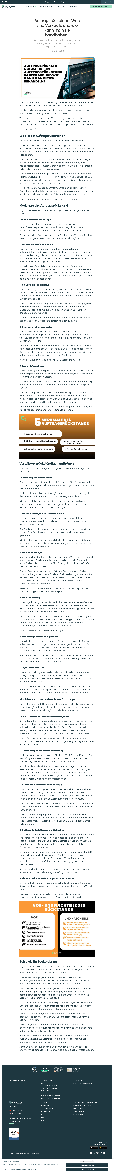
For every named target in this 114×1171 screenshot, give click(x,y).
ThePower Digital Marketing (50, 1086)
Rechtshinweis (78, 1114)
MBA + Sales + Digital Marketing (51, 1098)
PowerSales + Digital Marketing (51, 1096)
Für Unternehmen (73, 6)
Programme (45, 1105)
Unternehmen (45, 1111)
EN (2, 2)
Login (43, 1120)
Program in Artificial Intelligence (82, 1083)
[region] (57, 1165)
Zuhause (44, 1102)
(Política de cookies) (21, 1169)
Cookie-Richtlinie (78, 1111)
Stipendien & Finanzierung (46, 6)
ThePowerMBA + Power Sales (50, 1093)
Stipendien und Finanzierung (50, 1108)
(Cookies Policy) (31, 1169)
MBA (42, 1083)
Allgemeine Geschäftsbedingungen (85, 1102)
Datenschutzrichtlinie (80, 1108)
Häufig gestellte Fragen (51, 2)
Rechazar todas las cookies (87, 1165)
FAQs (43, 1114)
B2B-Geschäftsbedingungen (82, 1105)
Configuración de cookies (87, 1161)
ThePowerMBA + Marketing (49, 1088)
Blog (62, 2)
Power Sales (45, 1091)
